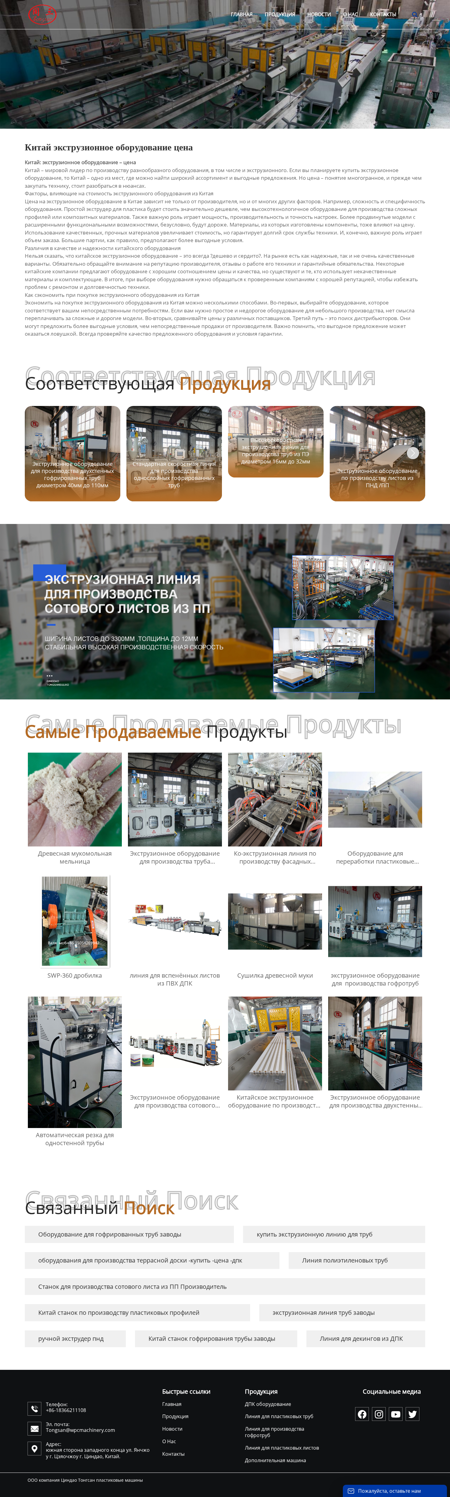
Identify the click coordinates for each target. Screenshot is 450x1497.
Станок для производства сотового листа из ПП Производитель (132, 1286)
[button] (413, 453)
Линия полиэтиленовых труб (345, 1260)
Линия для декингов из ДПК (361, 1338)
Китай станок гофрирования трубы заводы (211, 1338)
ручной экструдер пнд (70, 1338)
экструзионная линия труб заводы (324, 1312)
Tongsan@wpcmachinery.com (80, 1430)
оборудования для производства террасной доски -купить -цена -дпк (140, 1260)
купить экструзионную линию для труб (315, 1234)
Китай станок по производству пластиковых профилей (119, 1312)
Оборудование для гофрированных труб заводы (109, 1234)
